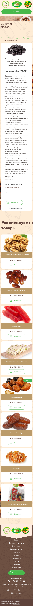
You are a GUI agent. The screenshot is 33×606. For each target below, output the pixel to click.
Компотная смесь (16, 397)
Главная (16, 540)
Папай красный (16, 326)
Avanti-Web (16, 604)
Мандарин (16, 469)
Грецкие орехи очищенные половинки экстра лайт (16, 255)
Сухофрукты (16, 558)
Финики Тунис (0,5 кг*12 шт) (16, 291)
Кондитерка (16, 567)
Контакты (16, 552)
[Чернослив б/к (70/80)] (16, 50)
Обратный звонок (16, 593)
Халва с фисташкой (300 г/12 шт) (16, 362)
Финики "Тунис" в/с (16, 433)
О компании (16, 546)
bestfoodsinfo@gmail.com (17, 590)
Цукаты (16, 561)
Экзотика (16, 564)
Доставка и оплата (16, 549)
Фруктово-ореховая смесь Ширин (16, 504)
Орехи (16, 555)
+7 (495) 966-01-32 (16, 581)
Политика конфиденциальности (11, 602)
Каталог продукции (16, 543)
